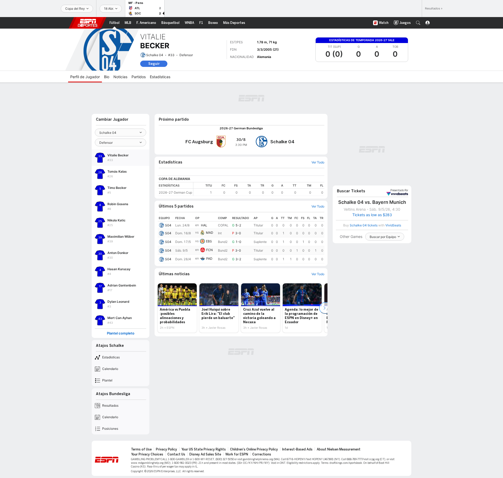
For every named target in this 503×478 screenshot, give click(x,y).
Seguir (154, 64)
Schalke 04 (154, 55)
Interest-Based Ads (297, 449)
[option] (177, 308)
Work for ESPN (236, 454)
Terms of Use (141, 449)
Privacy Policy (166, 449)
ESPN (87, 23)
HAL (204, 225)
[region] (258, 189)
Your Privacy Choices (147, 454)
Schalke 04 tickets (364, 225)
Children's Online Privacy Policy (254, 449)
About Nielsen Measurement (338, 449)
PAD (209, 259)
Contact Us (176, 454)
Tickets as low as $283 (372, 215)
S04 (168, 225)
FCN (209, 250)
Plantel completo (120, 333)
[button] (418, 23)
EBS (209, 241)
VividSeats (399, 190)
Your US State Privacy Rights (203, 449)
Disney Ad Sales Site (205, 454)
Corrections (261, 454)
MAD (209, 233)
